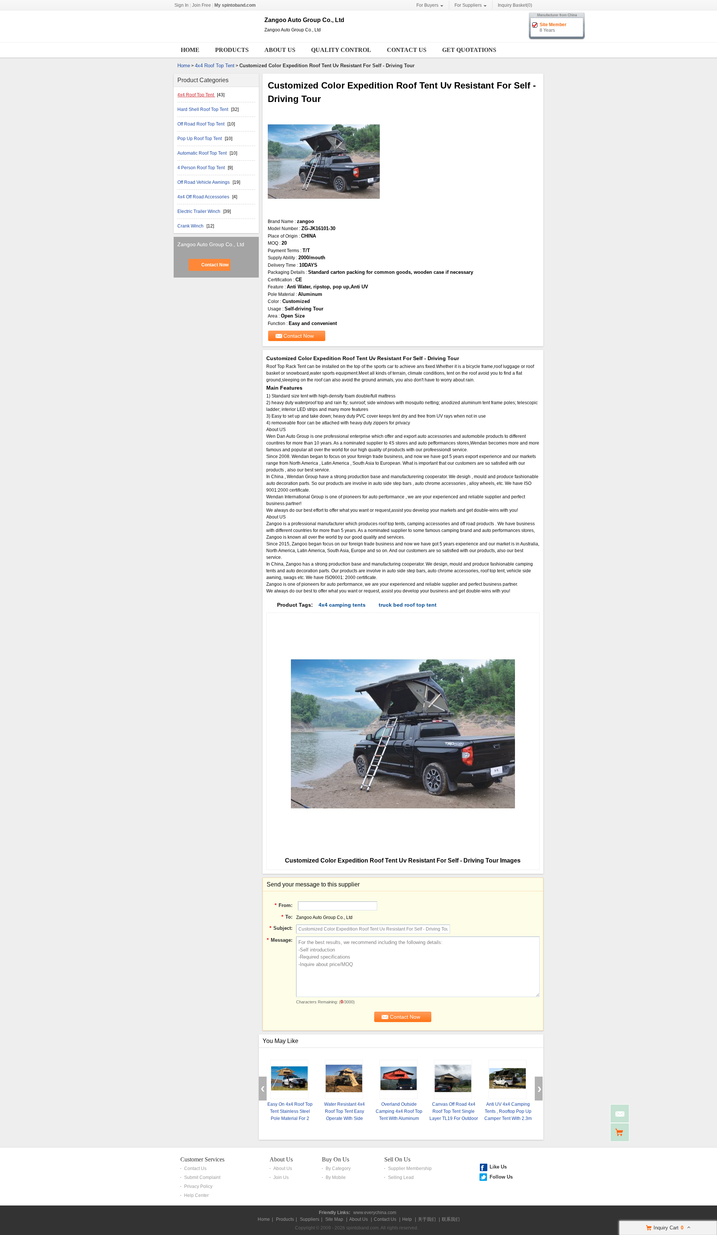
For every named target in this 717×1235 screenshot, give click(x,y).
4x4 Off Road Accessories (203, 196)
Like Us (498, 1167)
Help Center (196, 1195)
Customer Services (202, 1159)
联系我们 (451, 1219)
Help (407, 1219)
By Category (338, 1168)
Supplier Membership (410, 1168)
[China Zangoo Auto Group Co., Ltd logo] (216, 36)
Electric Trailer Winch (199, 211)
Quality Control (341, 50)
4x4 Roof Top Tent (215, 65)
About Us (279, 50)
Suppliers (309, 1219)
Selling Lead (401, 1177)
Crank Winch (191, 226)
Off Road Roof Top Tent (201, 124)
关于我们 (427, 1219)
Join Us (281, 1177)
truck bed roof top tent (408, 605)
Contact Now (215, 264)
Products (232, 50)
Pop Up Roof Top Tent (200, 138)
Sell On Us (397, 1159)
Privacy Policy (198, 1186)
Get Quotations (469, 50)
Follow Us (501, 1177)
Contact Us (406, 50)
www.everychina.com (374, 1212)
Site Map (334, 1219)
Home (190, 50)
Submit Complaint (202, 1177)
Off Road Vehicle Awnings (204, 182)
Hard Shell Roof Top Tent (203, 109)
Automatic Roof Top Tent (202, 153)
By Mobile (336, 1177)
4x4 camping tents (342, 605)
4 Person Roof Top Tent (201, 167)
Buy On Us (335, 1159)
